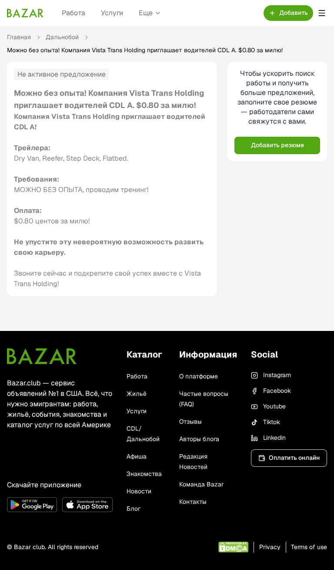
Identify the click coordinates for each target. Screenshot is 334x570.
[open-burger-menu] (322, 13)
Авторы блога (199, 439)
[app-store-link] (87, 505)
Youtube (274, 406)
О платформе (198, 376)
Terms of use (309, 547)
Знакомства (144, 474)
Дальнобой (62, 37)
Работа (73, 12)
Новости (139, 491)
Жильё (137, 394)
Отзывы (190, 421)
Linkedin (274, 438)
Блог (133, 509)
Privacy (270, 547)
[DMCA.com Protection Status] (233, 547)
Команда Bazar (201, 484)
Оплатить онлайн (294, 458)
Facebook (277, 391)
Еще (146, 12)
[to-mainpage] (42, 356)
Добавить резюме (277, 145)
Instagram (277, 375)
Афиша (137, 456)
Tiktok (271, 422)
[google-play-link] (32, 505)
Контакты (193, 502)
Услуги (112, 12)
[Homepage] (25, 13)
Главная (19, 37)
